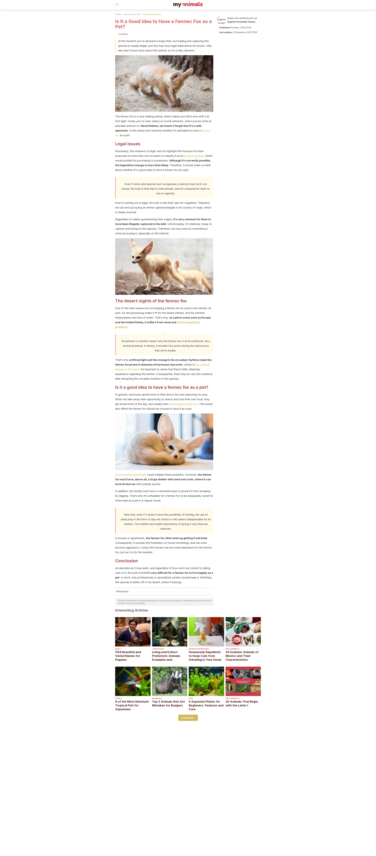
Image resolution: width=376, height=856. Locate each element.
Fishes (118, 698)
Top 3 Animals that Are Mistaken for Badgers (168, 703)
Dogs (118, 649)
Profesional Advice (152, 14)
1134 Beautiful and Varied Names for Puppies (128, 655)
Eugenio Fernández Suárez (241, 21)
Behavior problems (199, 649)
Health (118, 14)
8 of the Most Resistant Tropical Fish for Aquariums (132, 705)
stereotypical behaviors (183, 404)
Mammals (157, 698)
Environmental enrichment (130, 474)
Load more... (188, 717)
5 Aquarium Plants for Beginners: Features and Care (206, 705)
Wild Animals (232, 649)
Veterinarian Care (132, 14)
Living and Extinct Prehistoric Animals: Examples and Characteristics (166, 656)
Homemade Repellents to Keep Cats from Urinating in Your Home (205, 655)
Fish (191, 698)
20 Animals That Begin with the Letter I (242, 703)
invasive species (194, 155)
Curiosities (158, 649)
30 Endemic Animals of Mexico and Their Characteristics (242, 655)
